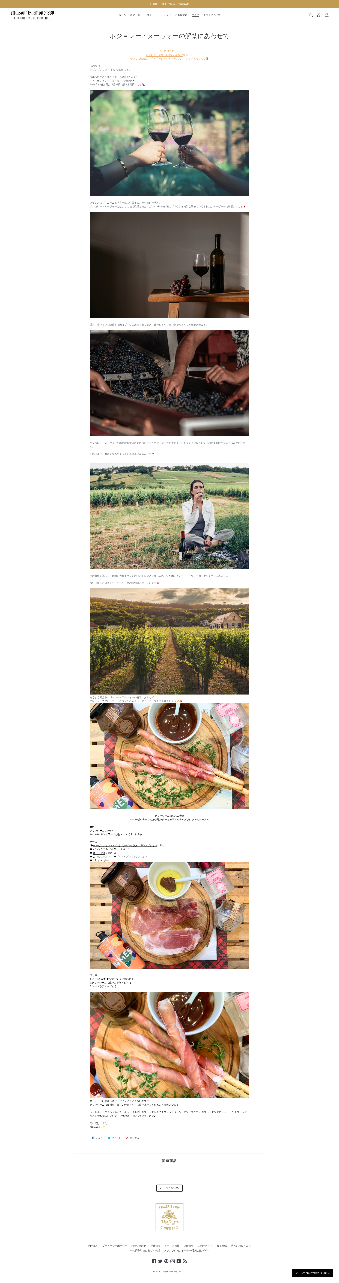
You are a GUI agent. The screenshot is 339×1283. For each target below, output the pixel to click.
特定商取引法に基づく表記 (145, 1250)
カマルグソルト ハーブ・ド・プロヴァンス (117, 856)
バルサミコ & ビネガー (105, 849)
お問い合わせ (138, 1245)
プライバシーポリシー (114, 1245)
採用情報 (189, 1245)
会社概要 (155, 1245)
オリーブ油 (99, 852)
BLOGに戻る (172, 1188)
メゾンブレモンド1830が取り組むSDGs (186, 1250)
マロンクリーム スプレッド (231, 1112)
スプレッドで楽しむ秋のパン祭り (164, 54)
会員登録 (222, 1245)
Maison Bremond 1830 (172, 1271)
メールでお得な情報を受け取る (313, 1273)
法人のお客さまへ (241, 1245)
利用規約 (93, 1245)
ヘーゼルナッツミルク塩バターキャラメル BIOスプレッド (125, 845)
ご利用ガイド (205, 1245)
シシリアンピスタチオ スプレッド (195, 1112)
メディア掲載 (172, 1245)
